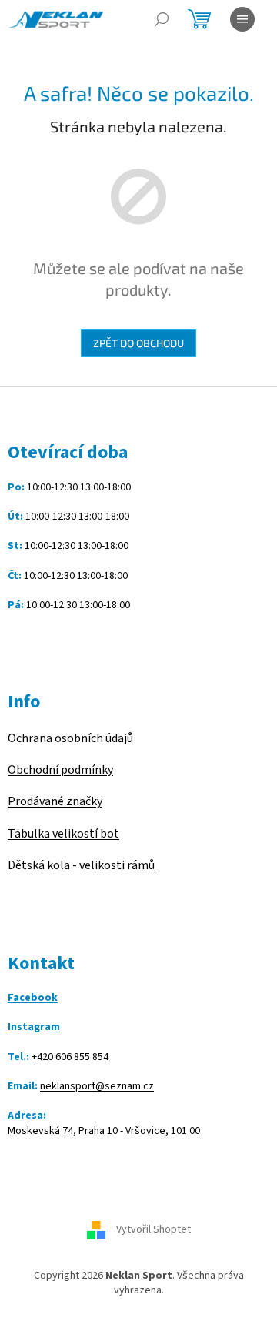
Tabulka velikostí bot (63, 833)
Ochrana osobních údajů (70, 738)
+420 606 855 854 (70, 1057)
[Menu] (242, 19)
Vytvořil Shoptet (153, 1229)
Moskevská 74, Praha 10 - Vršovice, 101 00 (104, 1131)
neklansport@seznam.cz (97, 1086)
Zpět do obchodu (138, 343)
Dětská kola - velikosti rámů (81, 865)
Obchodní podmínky (60, 769)
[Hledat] (161, 19)
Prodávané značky (55, 801)
